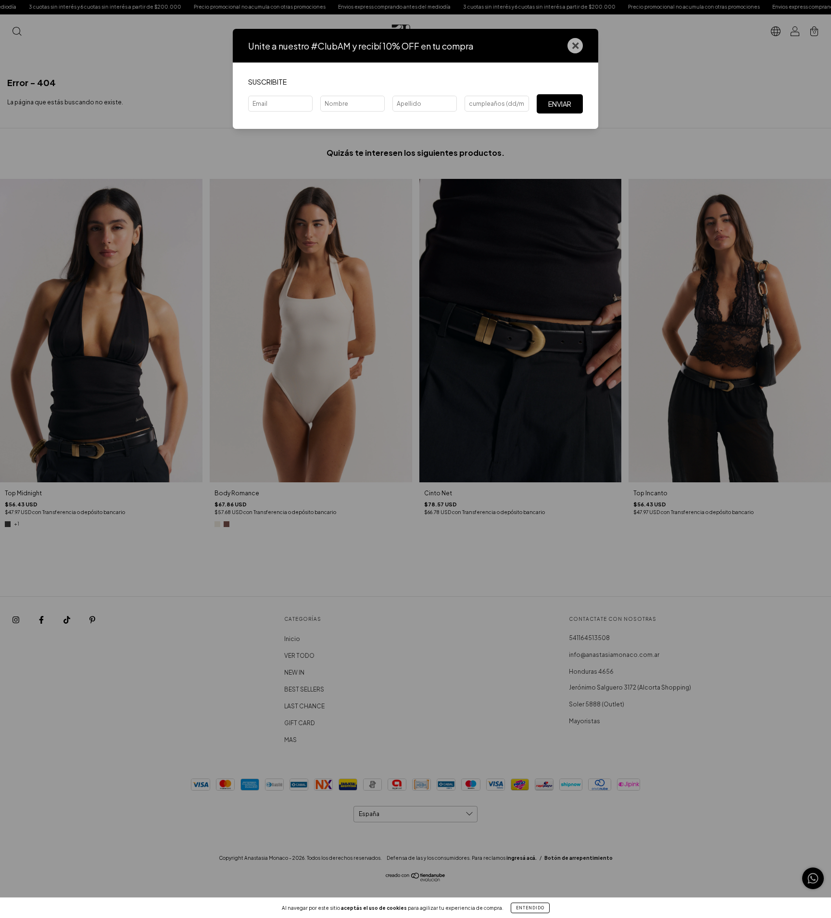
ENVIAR (559, 104)
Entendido (530, 907)
